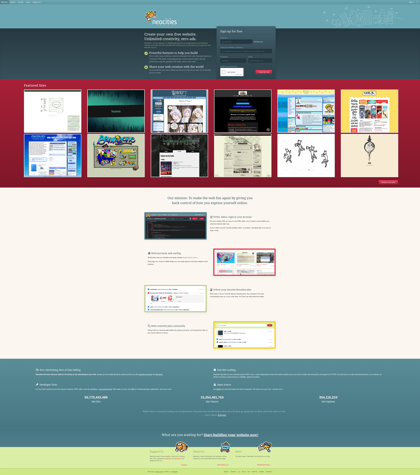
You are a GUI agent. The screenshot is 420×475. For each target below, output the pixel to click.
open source (159, 472)
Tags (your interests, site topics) (231, 47)
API (249, 472)
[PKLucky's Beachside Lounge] (306, 111)
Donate (184, 465)
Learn (28, 2)
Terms (261, 472)
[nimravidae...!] (242, 155)
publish (218, 389)
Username (224, 38)
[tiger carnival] (306, 155)
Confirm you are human (228, 66)
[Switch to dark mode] (417, 2)
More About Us (222, 465)
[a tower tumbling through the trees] (369, 155)
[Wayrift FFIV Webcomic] (179, 111)
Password (224, 57)
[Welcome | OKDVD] (52, 155)
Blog (244, 472)
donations (159, 374)
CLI (239, 472)
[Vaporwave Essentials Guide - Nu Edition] (179, 155)
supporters (168, 458)
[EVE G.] (369, 111)
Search (12, 2)
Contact (269, 472)
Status (254, 472)
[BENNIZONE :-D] (116, 155)
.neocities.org (258, 41)
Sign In (411, 2)
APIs (133, 389)
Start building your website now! (231, 435)
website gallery (192, 257)
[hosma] (116, 111)
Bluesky (175, 472)
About (226, 472)
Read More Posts (263, 465)
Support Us (37, 2)
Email (250, 57)
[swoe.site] (52, 111)
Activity (20, 2)
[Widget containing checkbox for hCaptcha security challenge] (231, 72)
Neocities (151, 472)
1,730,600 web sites (173, 43)
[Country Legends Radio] (242, 111)
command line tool (174, 59)
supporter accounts (145, 374)
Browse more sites (388, 182)
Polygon (222, 415)
